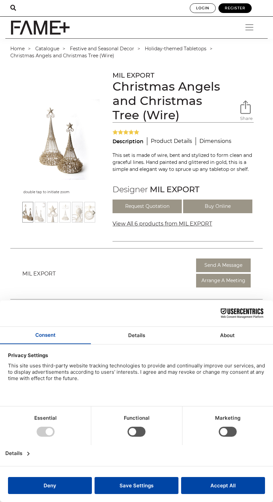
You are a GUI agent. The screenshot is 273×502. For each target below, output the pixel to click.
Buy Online (218, 206)
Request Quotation (147, 206)
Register (235, 8)
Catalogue (47, 49)
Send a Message (223, 265)
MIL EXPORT (133, 75)
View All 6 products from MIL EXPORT (162, 224)
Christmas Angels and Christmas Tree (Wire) (62, 56)
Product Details (171, 141)
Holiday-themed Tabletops (175, 49)
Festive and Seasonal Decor (102, 49)
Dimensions (215, 141)
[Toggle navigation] (251, 27)
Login (202, 8)
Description (128, 141)
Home (17, 49)
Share (246, 118)
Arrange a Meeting (223, 280)
